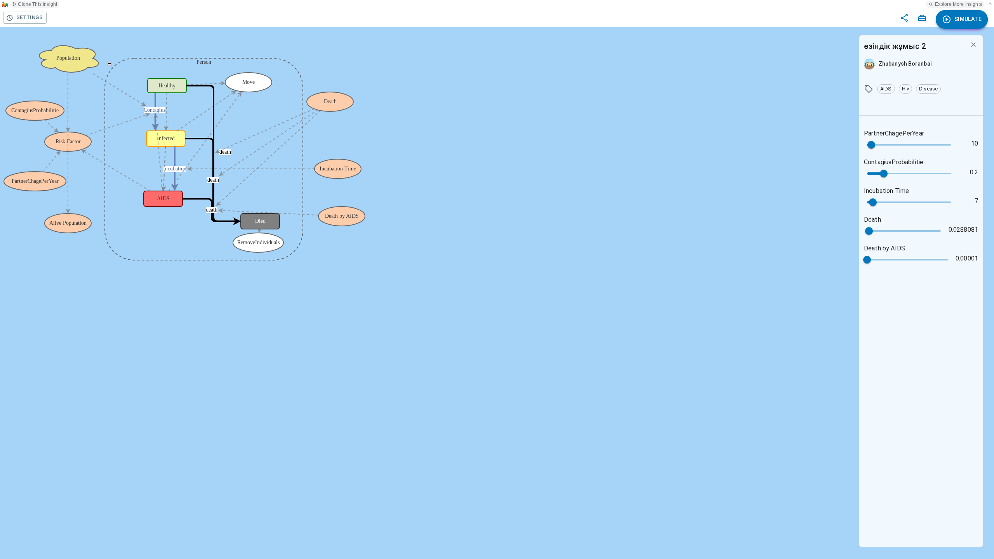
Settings (29, 17)
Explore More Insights (958, 4)
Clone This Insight (37, 4)
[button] (886, 89)
